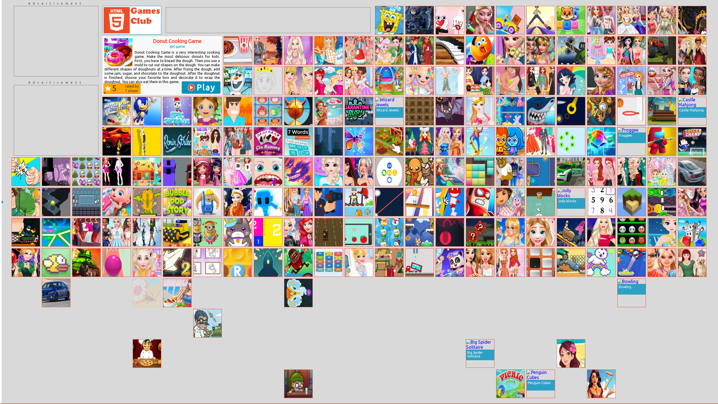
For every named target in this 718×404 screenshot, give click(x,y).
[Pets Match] (571, 20)
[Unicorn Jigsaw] (601, 262)
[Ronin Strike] (177, 141)
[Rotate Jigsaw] (662, 323)
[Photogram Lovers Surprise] (540, 232)
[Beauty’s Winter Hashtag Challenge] (631, 171)
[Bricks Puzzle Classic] (328, 353)
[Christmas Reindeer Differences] (25, 353)
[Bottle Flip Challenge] (116, 111)
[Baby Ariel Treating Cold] (147, 383)
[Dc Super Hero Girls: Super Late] (116, 293)
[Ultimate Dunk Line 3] (631, 111)
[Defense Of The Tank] (86, 262)
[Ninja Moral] (86, 383)
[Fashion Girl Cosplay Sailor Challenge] (510, 111)
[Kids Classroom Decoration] (480, 383)
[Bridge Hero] (207, 202)
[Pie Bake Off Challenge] (480, 262)
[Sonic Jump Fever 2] (147, 111)
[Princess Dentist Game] (268, 171)
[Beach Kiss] (510, 80)
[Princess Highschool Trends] (662, 262)
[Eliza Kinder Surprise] (662, 80)
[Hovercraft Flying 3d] (207, 353)
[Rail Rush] (662, 383)
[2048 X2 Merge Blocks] (116, 353)
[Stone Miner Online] (177, 232)
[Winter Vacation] (86, 171)
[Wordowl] (177, 383)
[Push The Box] (540, 353)
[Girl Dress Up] (601, 293)
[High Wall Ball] (56, 202)
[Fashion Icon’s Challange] (238, 171)
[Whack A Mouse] (238, 293)
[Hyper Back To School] (389, 262)
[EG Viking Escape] (238, 383)
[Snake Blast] (662, 353)
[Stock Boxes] (207, 383)
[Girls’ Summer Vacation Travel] (662, 20)
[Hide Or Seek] (571, 323)
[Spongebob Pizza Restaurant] (389, 20)
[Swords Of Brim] (692, 293)
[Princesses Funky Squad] (238, 141)
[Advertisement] (56, 41)
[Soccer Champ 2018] (692, 141)
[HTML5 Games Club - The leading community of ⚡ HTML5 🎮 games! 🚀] (132, 20)
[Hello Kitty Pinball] (540, 293)
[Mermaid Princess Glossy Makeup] (86, 232)
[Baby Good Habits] (116, 202)
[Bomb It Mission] (419, 323)
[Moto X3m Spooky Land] (389, 383)
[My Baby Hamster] (238, 232)
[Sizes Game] (359, 232)
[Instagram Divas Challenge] (25, 323)
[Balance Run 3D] (419, 202)
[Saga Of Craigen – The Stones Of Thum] (662, 202)
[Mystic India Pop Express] (298, 293)
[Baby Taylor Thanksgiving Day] (207, 141)
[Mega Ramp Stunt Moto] (450, 383)
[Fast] (56, 323)
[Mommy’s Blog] (450, 171)
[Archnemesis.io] (450, 353)
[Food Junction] (571, 293)
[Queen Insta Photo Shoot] (419, 293)
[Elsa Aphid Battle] (662, 232)
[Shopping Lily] (692, 262)
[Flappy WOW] (56, 262)
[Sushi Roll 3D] (147, 293)
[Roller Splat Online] (177, 323)
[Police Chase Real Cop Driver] (571, 171)
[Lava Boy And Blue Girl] (510, 141)
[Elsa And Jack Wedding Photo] (450, 20)
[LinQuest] (86, 202)
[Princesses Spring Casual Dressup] (298, 202)
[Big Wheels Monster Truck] (571, 262)
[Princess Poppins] (419, 50)
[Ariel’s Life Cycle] (540, 80)
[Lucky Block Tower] (480, 232)
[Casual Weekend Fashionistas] (298, 232)
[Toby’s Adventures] (419, 232)
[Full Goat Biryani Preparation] (389, 80)
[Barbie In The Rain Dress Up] (328, 50)
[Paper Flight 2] (177, 262)
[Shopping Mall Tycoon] (268, 353)
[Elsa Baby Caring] (510, 50)
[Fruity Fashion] (359, 50)
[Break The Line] (268, 262)
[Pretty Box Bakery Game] (147, 323)
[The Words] (419, 111)
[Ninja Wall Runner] (328, 141)
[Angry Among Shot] (662, 141)
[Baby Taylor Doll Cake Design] (601, 50)
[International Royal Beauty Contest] (389, 353)
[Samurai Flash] (268, 202)
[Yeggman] (601, 111)
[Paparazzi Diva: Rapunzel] (510, 232)
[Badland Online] (480, 323)
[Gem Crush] (692, 232)
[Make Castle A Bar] (510, 293)
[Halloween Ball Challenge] (631, 232)
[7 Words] (298, 141)
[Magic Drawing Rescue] (450, 262)
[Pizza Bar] (147, 353)
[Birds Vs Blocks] (480, 50)
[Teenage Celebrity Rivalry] (359, 171)
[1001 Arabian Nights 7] (601, 383)
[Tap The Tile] (540, 262)
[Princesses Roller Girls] (116, 232)
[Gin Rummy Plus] (268, 141)
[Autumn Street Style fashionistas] (510, 262)
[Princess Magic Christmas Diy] (419, 141)
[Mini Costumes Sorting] (207, 232)
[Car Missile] (480, 293)
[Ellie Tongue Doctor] (662, 293)
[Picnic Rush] (510, 383)
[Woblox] (601, 353)
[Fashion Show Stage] (298, 50)
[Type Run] (359, 353)
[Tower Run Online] (147, 141)
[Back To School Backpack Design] (692, 20)
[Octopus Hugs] (631, 353)
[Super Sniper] (298, 111)
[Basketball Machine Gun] (662, 111)
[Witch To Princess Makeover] (540, 50)
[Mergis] (328, 262)
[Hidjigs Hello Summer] (147, 171)
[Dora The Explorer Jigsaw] (510, 202)
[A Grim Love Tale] (419, 20)
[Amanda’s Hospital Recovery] (238, 353)
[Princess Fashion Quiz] (116, 171)
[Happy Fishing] (359, 202)
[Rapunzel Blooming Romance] (25, 202)
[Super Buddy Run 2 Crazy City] (510, 20)
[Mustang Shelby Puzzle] (692, 171)
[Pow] (540, 323)
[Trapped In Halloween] (177, 353)
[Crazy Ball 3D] (116, 262)
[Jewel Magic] (601, 141)
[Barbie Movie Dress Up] (692, 353)
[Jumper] (147, 202)
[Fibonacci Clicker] (268, 232)
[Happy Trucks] (419, 262)
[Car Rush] (177, 171)
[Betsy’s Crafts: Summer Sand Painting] (571, 353)
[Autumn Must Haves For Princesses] (268, 50)
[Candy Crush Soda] (571, 383)
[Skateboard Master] (480, 141)
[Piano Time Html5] (450, 50)
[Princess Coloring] (268, 80)
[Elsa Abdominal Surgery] (328, 171)
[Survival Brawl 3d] (450, 202)
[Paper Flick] (540, 202)
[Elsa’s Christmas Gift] (116, 323)
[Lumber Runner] (298, 262)
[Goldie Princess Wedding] (631, 20)
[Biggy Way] (389, 293)
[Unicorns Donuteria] (238, 50)
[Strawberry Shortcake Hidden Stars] (207, 171)
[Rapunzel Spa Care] (268, 293)
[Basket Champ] (207, 293)
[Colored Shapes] (389, 171)
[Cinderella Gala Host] (359, 262)
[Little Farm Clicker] (389, 141)
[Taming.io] (419, 171)
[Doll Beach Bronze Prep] (389, 323)
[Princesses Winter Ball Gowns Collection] (298, 80)
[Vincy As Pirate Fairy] (631, 50)
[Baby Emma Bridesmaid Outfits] (207, 111)
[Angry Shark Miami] (540, 111)
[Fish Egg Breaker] (631, 262)
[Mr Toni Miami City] (238, 111)
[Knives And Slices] (571, 111)
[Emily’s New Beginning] (328, 111)
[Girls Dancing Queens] (601, 171)
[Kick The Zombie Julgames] (298, 353)
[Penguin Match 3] (268, 111)
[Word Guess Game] (571, 141)
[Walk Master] (601, 323)
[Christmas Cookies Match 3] (692, 323)
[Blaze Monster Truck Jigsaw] (662, 50)
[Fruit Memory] (298, 323)
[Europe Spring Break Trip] (450, 323)
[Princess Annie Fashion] (601, 80)
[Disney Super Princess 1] (328, 80)
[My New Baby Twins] (419, 80)
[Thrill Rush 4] (571, 232)
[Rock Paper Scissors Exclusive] (25, 171)
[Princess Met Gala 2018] (692, 50)
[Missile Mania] (207, 323)
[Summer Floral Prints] (450, 80)
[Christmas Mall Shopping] (238, 202)
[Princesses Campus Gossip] (601, 20)
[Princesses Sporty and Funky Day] (450, 293)
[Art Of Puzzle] (359, 141)
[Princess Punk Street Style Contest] (25, 262)
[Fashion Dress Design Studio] (480, 111)
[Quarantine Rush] (359, 111)
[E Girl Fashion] (147, 232)
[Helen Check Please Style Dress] (510, 353)
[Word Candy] (238, 262)
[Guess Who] (86, 293)
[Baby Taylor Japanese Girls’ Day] (480, 80)
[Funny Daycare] (268, 323)
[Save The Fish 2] (540, 171)
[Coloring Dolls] (692, 383)
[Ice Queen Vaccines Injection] (480, 20)
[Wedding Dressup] (692, 202)
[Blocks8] (480, 171)
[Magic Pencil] (419, 383)
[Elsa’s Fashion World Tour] (389, 50)
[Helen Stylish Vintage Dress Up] (86, 323)
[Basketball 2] (116, 383)
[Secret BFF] (631, 80)
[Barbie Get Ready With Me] (25, 293)
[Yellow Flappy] (56, 171)
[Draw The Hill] (631, 323)
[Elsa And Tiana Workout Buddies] (692, 80)
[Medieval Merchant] (298, 383)
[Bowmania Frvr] (359, 293)
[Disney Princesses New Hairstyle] (147, 262)
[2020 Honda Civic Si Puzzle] (56, 293)
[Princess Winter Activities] (359, 323)
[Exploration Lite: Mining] (631, 202)
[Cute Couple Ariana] (540, 141)
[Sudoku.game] (601, 202)
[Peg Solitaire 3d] (419, 353)
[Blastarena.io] (328, 383)
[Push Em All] (25, 383)
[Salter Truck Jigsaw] (328, 293)
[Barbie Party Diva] (601, 232)
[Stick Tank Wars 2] (25, 232)
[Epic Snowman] (177, 111)
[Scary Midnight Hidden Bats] (450, 111)
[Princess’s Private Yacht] (177, 293)
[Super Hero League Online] (480, 202)
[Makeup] (571, 80)
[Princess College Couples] (510, 171)
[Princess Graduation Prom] (86, 353)
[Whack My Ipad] (571, 50)
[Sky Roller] (540, 20)
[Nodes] (389, 202)
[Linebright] (359, 383)
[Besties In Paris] (359, 80)
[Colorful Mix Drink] (328, 323)
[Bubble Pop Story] (177, 202)
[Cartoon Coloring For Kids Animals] (207, 262)
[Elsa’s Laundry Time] (238, 80)
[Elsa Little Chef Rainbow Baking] (238, 323)
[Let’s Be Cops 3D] (328, 202)
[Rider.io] (56, 232)
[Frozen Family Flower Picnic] (662, 171)
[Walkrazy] (56, 383)
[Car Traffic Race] (328, 232)
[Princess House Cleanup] (268, 383)
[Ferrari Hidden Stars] (116, 141)
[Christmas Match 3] (389, 232)
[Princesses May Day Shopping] (450, 141)
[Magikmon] (298, 171)
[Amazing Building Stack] (56, 353)
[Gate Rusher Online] (450, 232)
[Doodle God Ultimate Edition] (510, 323)
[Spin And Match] (631, 383)
